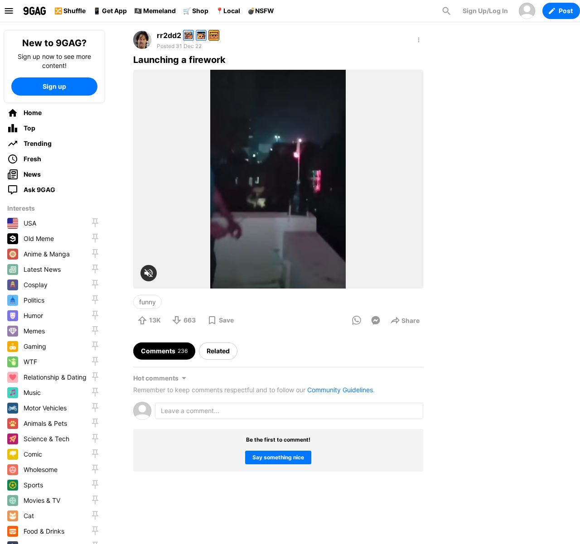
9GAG (34, 11)
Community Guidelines (340, 390)
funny (147, 302)
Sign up (54, 86)
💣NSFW (260, 10)
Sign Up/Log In (485, 10)
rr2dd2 (169, 35)
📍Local (228, 10)
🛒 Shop (195, 10)
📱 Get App (110, 10)
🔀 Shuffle (70, 10)
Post (566, 10)
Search (446, 11)
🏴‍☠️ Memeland (155, 10)
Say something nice (278, 457)
